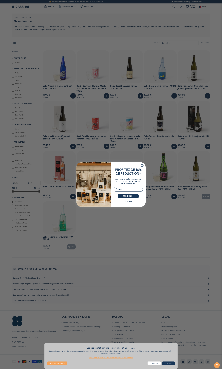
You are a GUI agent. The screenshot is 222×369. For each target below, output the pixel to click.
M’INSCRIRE (128, 196)
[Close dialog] (142, 165)
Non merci (128, 201)
